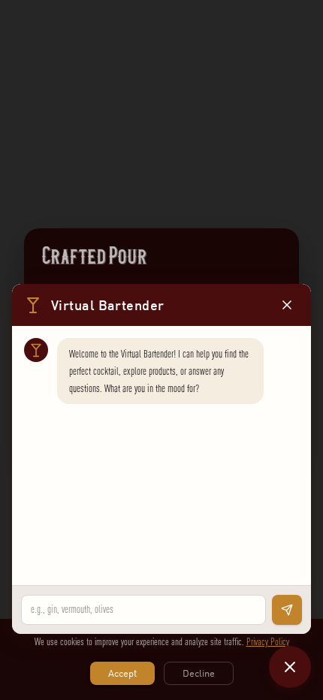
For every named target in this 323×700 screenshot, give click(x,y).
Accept (122, 673)
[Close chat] (290, 667)
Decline (199, 673)
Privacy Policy (267, 641)
